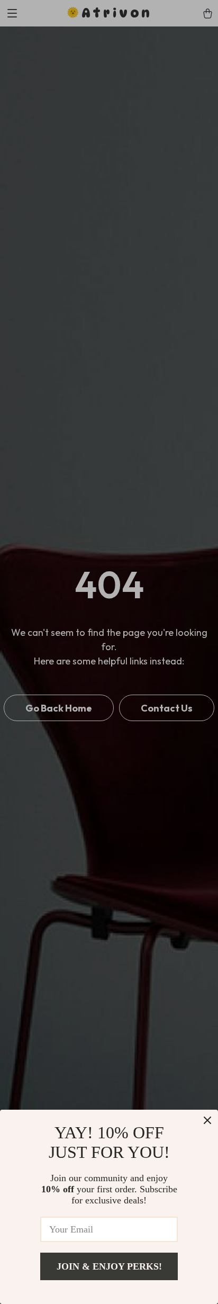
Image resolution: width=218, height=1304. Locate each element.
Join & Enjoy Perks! (109, 1266)
